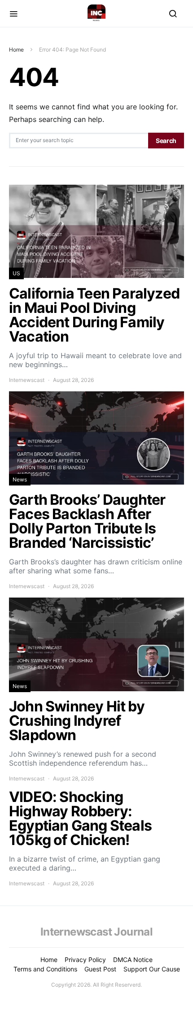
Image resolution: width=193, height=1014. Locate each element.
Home (16, 49)
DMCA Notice (133, 959)
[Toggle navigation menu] (13, 13)
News (20, 479)
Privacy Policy (85, 959)
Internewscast (26, 380)
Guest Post (100, 969)
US (16, 273)
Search (166, 140)
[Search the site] (172, 13)
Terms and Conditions (45, 969)
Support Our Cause (151, 969)
